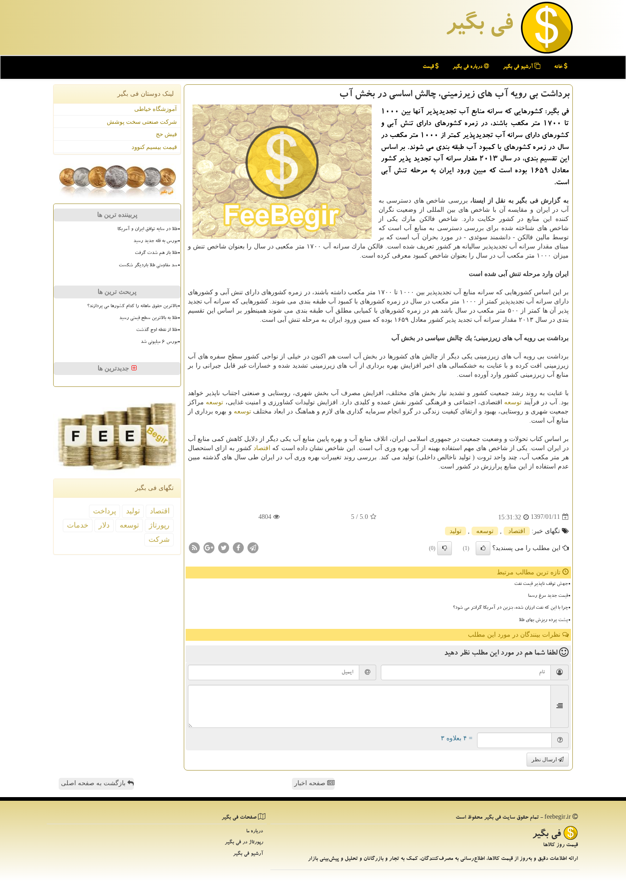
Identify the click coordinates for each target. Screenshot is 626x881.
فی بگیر (479, 26)
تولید (455, 531)
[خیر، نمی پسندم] (444, 548)
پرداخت (104, 511)
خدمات (77, 525)
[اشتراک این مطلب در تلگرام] (253, 547)
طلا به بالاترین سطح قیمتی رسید (148, 318)
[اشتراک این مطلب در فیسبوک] (238, 547)
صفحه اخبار (310, 783)
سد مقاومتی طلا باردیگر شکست (148, 266)
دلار (104, 525)
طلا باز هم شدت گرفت (156, 253)
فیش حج (166, 134)
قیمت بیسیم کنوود (154, 146)
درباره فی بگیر (468, 67)
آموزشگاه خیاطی (155, 108)
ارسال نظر (545, 759)
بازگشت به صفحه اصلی (94, 783)
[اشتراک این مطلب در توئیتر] (223, 547)
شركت (159, 539)
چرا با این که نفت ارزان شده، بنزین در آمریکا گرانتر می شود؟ (510, 608)
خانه (559, 67)
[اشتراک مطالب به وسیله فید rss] (194, 547)
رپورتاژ (159, 525)
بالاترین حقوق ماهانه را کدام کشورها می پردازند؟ (132, 306)
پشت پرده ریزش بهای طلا (543, 620)
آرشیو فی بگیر (518, 67)
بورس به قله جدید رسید (155, 241)
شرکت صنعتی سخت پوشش (142, 121)
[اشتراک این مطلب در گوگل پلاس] (209, 547)
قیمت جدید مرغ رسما (548, 596)
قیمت (429, 67)
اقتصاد (261, 448)
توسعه (513, 402)
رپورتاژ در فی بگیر (244, 843)
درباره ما (254, 832)
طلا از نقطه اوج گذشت (156, 330)
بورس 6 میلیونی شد (159, 342)
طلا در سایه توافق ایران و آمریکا (147, 229)
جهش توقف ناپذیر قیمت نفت (541, 584)
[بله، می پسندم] (483, 548)
